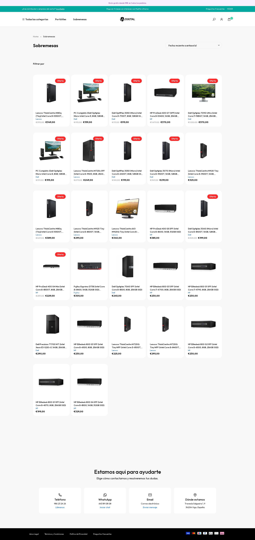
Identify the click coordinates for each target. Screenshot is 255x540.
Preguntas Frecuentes (215, 9)
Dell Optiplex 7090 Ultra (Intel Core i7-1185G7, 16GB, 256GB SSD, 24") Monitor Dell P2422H (202, 115)
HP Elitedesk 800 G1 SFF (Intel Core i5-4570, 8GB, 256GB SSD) (51, 404)
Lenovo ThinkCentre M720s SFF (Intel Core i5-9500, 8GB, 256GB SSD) (89, 172)
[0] (229, 19)
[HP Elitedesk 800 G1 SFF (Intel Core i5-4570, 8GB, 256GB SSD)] (51, 382)
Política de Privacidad (78, 534)
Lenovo (39, 119)
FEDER (230, 9)
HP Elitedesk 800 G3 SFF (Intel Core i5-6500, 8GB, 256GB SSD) (89, 346)
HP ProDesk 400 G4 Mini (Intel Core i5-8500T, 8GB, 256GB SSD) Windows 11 (50, 288)
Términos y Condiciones (54, 534)
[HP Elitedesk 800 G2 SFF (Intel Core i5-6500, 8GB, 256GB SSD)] (203, 324)
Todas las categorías (36, 19)
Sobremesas (79, 19)
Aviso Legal (34, 534)
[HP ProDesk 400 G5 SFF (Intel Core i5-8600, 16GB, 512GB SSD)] (165, 208)
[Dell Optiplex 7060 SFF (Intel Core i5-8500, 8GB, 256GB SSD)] (127, 266)
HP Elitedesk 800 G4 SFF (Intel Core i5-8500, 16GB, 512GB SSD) (89, 404)
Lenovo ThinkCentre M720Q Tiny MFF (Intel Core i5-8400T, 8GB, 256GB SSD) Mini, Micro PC (165, 346)
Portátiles (60, 19)
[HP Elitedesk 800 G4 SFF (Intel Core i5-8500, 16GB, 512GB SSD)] (89, 382)
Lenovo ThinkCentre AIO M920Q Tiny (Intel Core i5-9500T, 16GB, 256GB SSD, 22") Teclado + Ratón (126, 230)
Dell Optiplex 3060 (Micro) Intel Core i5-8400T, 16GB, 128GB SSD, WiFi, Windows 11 (203, 230)
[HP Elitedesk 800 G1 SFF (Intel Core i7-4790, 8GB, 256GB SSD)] (203, 266)
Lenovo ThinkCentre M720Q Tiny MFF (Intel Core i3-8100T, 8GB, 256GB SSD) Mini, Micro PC (127, 346)
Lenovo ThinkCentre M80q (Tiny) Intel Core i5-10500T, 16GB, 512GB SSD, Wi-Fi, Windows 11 (49, 230)
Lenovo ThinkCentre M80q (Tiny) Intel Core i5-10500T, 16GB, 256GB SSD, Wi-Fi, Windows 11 (49, 115)
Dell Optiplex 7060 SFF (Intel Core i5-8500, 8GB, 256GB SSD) (127, 288)
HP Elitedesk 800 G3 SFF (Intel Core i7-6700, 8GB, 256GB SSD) (165, 288)
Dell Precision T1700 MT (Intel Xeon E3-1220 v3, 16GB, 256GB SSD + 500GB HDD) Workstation (51, 346)
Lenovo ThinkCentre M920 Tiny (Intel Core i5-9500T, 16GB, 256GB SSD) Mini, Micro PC (203, 172)
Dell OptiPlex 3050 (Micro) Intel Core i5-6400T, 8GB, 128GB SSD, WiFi (127, 172)
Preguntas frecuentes (102, 534)
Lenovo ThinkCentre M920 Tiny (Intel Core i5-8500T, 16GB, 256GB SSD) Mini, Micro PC (89, 230)
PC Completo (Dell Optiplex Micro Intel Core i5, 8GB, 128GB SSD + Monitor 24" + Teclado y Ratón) (50, 172)
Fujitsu (76, 293)
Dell (75, 119)
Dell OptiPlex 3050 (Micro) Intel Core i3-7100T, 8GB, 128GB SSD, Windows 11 (127, 115)
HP (151, 119)
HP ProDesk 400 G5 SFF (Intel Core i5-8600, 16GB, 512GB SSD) (165, 230)
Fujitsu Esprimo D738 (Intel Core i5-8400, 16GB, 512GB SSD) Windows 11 (89, 288)
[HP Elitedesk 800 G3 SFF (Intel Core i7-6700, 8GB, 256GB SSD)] (165, 266)
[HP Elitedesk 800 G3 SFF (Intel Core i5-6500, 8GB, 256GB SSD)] (89, 324)
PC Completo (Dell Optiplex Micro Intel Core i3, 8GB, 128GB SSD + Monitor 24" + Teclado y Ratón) (88, 115)
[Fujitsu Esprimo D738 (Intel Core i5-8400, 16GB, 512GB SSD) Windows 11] (89, 266)
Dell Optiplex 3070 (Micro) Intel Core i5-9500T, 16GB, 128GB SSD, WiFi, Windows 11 (165, 172)
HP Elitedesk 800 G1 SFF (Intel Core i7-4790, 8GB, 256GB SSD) (203, 288)
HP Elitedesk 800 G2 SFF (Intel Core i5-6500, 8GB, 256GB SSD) (203, 346)
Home (36, 36)
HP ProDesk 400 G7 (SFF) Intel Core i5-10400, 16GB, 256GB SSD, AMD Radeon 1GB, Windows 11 (164, 115)
